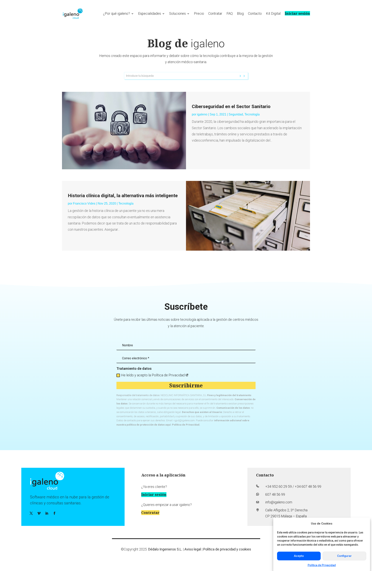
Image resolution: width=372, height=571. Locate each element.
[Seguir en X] (31, 513)
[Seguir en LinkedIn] (47, 513)
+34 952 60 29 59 (278, 486)
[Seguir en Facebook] (54, 513)
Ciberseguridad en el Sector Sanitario (231, 106)
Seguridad (236, 114)
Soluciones (177, 13)
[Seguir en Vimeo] (39, 513)
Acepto (299, 556)
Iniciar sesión (297, 13)
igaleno (202, 114)
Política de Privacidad (322, 565)
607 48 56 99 (275, 494)
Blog (240, 13)
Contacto (255, 13)
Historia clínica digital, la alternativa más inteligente (123, 195)
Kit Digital (273, 13)
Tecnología (252, 114)
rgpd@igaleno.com (184, 420)
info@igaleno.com (278, 502)
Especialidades (149, 13)
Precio (199, 13)
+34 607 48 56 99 (308, 486)
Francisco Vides (84, 203)
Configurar (344, 556)
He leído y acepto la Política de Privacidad (153, 375)
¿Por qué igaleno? (116, 13)
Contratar (215, 13)
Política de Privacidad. (186, 424)
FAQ (229, 13)
